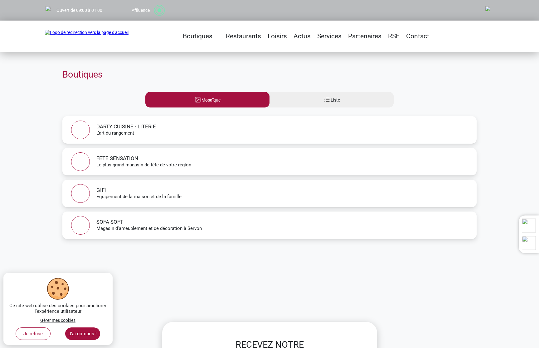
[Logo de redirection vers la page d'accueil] (87, 36)
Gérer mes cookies (57, 320)
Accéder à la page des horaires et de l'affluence (89, 2)
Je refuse (33, 333)
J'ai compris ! (83, 333)
